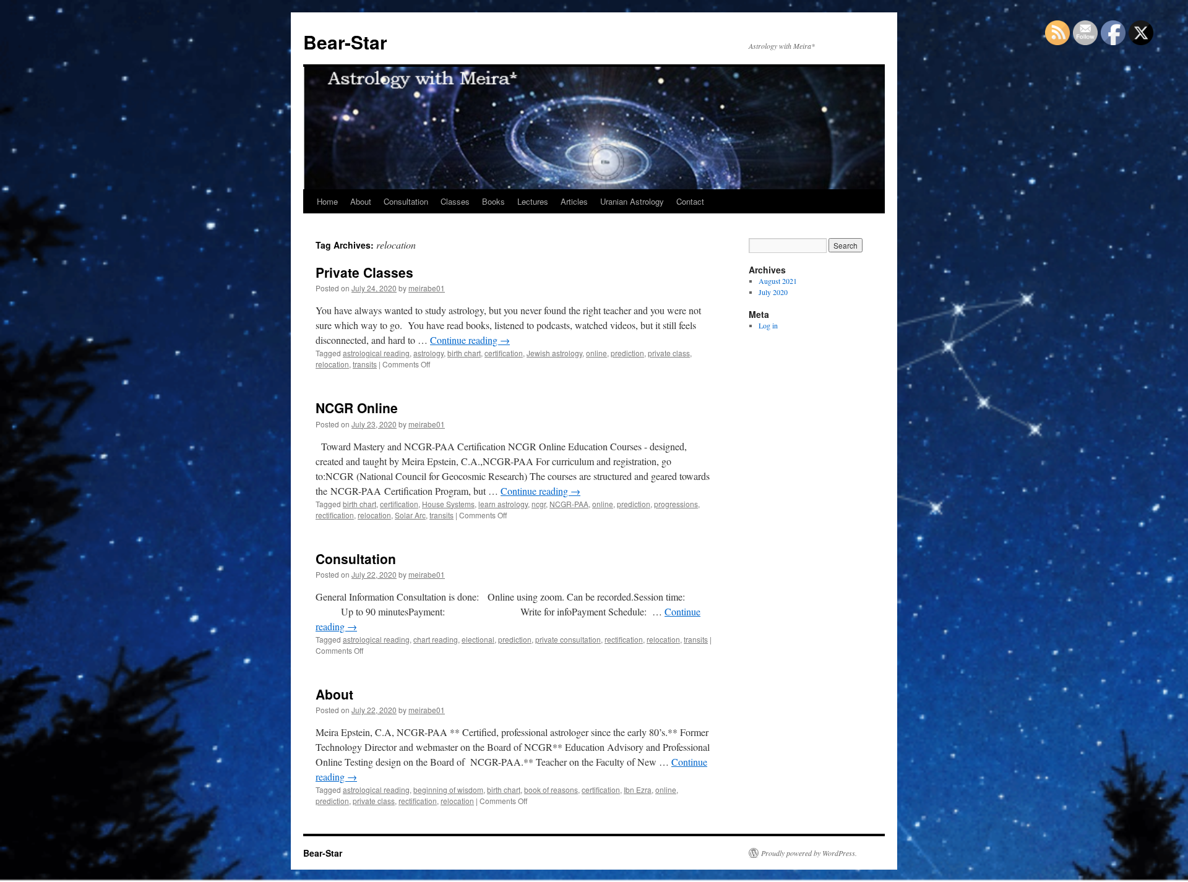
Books (493, 201)
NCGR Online (357, 407)
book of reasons (551, 789)
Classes (455, 201)
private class (669, 353)
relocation (332, 364)
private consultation (568, 639)
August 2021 (778, 281)
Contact (690, 201)
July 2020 (773, 292)
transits (365, 364)
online (596, 353)
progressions (676, 504)
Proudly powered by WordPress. (809, 853)
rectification (335, 515)
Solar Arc (410, 515)
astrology (428, 353)
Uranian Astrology (632, 201)
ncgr (539, 504)
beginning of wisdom (448, 789)
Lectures (532, 201)
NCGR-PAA (568, 504)
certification (503, 353)
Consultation (406, 201)
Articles (574, 201)
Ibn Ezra (638, 789)
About (360, 201)
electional (478, 639)
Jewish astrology (554, 353)
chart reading (435, 639)
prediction (627, 353)
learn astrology (503, 504)
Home (327, 201)
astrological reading (376, 353)
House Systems (448, 504)
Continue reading (470, 339)
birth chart (464, 353)
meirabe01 (426, 288)
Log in (768, 325)
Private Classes (364, 272)
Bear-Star (345, 41)
